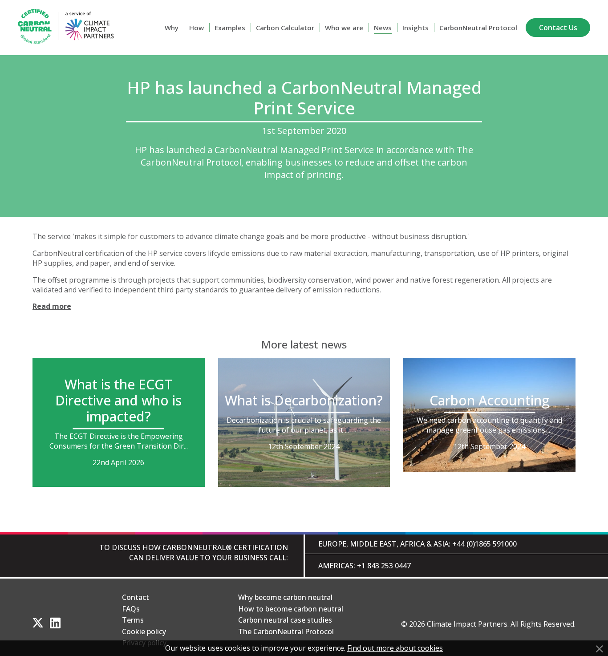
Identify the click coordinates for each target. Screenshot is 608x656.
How (196, 27)
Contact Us (558, 27)
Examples (230, 27)
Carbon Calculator (285, 27)
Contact (135, 597)
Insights (415, 27)
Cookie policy (144, 631)
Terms (133, 620)
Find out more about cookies (395, 648)
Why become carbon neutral (285, 597)
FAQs (131, 609)
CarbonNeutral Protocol (478, 27)
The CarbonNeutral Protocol (286, 631)
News (383, 27)
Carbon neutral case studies (285, 620)
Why (171, 27)
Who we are (344, 27)
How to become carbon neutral (290, 609)
